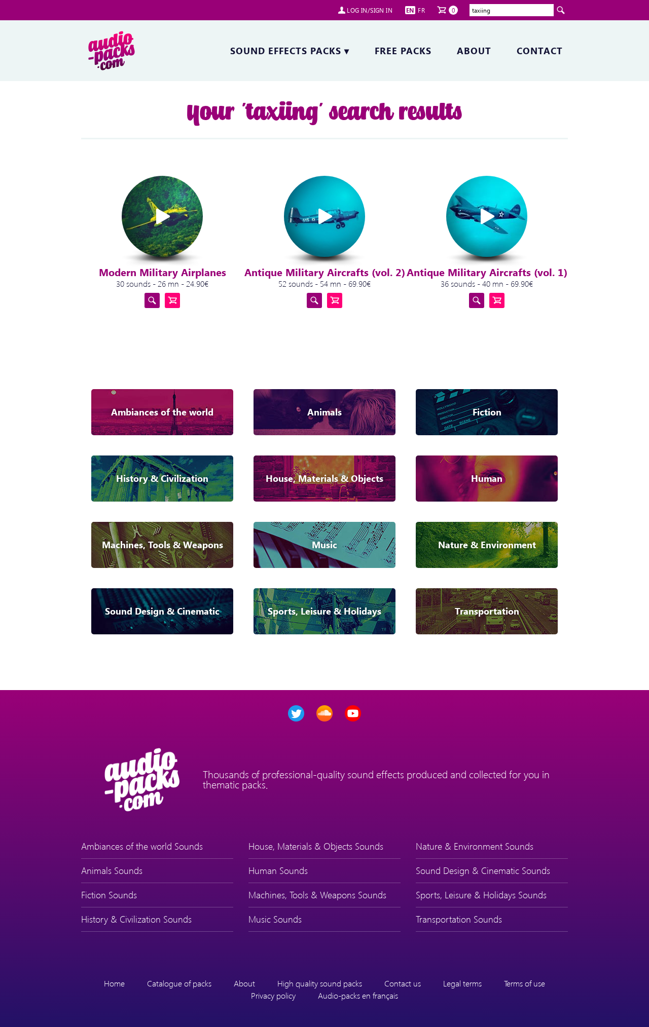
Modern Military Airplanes (162, 272)
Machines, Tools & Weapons (162, 545)
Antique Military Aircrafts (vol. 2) (324, 272)
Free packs (403, 51)
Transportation (487, 611)
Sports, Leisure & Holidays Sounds (481, 895)
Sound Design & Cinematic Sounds (483, 870)
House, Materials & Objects (324, 478)
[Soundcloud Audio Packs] (324, 713)
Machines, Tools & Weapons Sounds (317, 895)
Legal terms (462, 983)
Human (486, 478)
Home (114, 983)
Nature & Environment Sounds (474, 846)
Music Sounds (275, 919)
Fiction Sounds (109, 895)
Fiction (487, 412)
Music (324, 545)
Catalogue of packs (179, 983)
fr (421, 10)
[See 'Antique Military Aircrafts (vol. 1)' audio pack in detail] (476, 300)
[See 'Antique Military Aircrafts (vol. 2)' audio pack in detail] (314, 300)
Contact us (402, 983)
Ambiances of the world (162, 412)
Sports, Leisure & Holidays (324, 611)
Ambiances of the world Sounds (142, 846)
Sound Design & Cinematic (162, 611)
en (410, 10)
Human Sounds (278, 870)
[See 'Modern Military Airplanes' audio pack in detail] (152, 300)
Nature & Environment (487, 545)
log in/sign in (369, 10)
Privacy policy (273, 995)
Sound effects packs (289, 51)
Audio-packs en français (358, 995)
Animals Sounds (111, 870)
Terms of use (524, 983)
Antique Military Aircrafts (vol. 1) (487, 272)
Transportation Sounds (459, 919)
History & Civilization (162, 478)
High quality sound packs (319, 983)
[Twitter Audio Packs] (296, 713)
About (474, 51)
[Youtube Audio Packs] (353, 713)
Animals (324, 412)
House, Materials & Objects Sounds (315, 846)
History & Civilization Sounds (136, 919)
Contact (540, 51)
